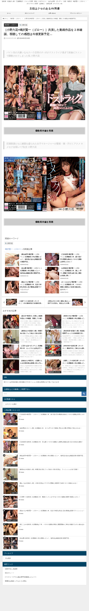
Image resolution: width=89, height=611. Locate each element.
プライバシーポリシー (76, 13)
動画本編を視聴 (45, 131)
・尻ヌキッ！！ (9, 573)
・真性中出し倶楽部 (10, 569)
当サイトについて (29, 13)
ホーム (9, 13)
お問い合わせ (52, 13)
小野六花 (24, 25)
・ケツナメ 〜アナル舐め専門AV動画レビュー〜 (20, 577)
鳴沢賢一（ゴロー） (11, 25)
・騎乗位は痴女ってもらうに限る (15, 581)
